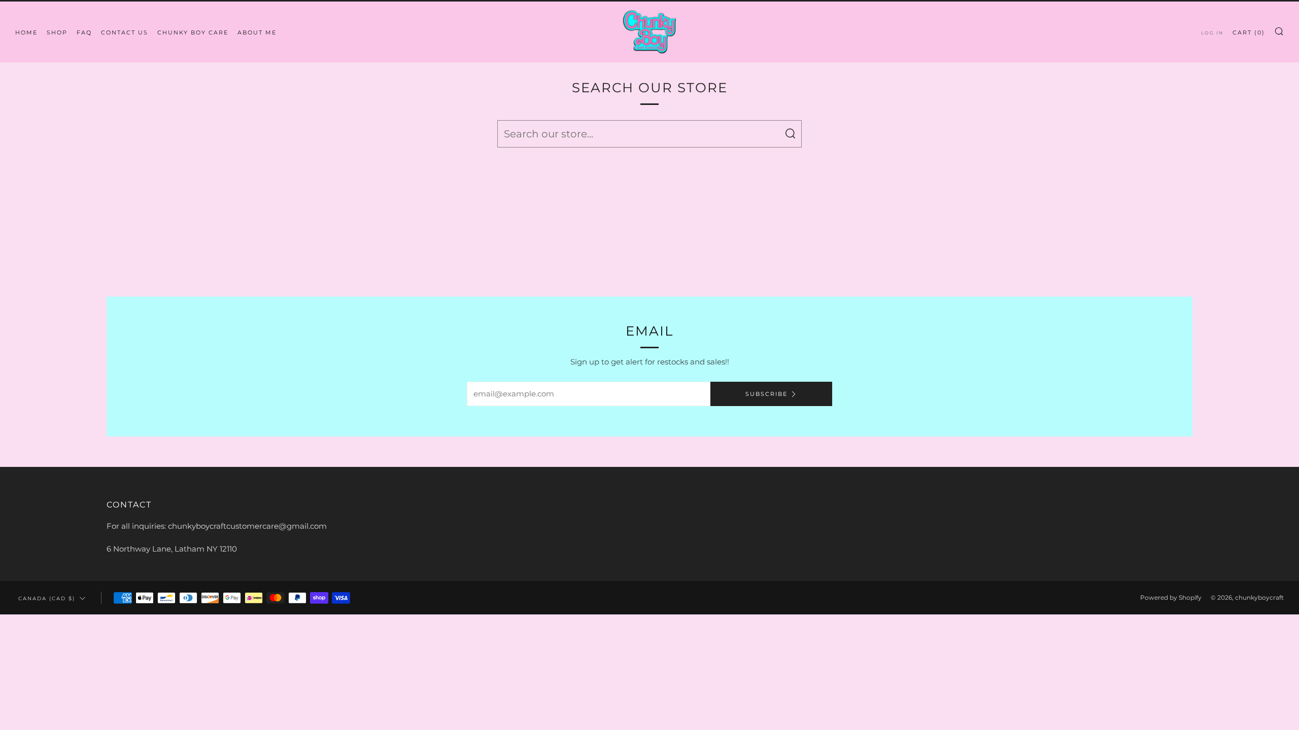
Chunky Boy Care (192, 32)
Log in (1212, 32)
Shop (57, 32)
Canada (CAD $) (46, 598)
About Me (257, 32)
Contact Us (124, 32)
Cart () (1249, 32)
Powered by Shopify (1171, 597)
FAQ (84, 32)
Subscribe (766, 393)
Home (26, 32)
